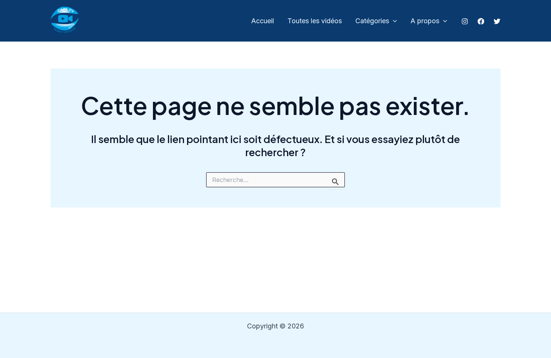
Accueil (262, 21)
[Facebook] (481, 21)
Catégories (372, 21)
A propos (424, 21)
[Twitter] (497, 21)
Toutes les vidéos (314, 21)
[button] (393, 21)
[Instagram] (464, 21)
